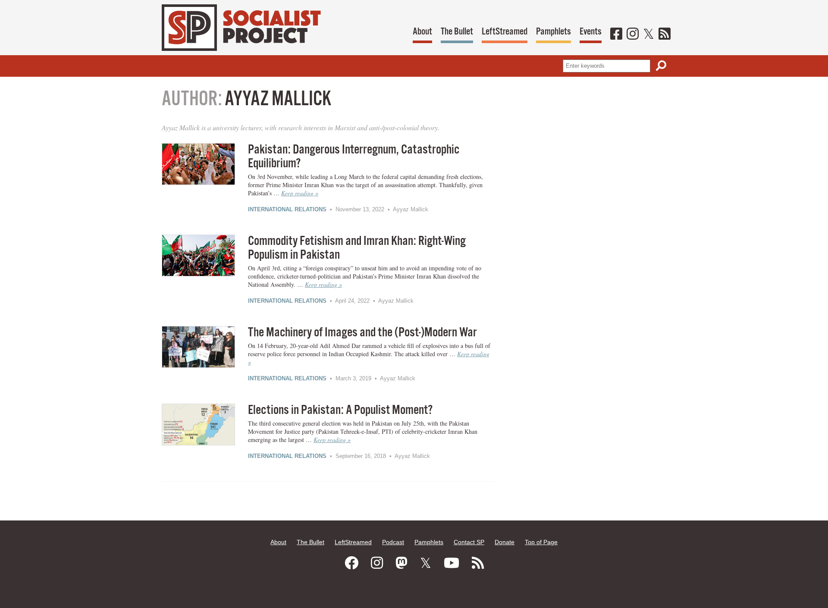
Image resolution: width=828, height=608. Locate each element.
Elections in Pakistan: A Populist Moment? (340, 410)
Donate (504, 542)
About (422, 31)
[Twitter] (648, 34)
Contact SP (469, 542)
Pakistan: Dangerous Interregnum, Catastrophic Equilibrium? (353, 156)
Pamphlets (553, 31)
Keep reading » (299, 193)
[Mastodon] (401, 563)
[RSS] (665, 34)
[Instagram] (633, 34)
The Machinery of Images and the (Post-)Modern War (362, 332)
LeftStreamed (504, 31)
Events (591, 31)
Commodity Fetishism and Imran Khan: (357, 248)
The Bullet (457, 31)
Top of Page (541, 542)
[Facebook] (616, 34)
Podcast (393, 542)
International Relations (287, 209)
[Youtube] (451, 563)
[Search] (661, 65)
